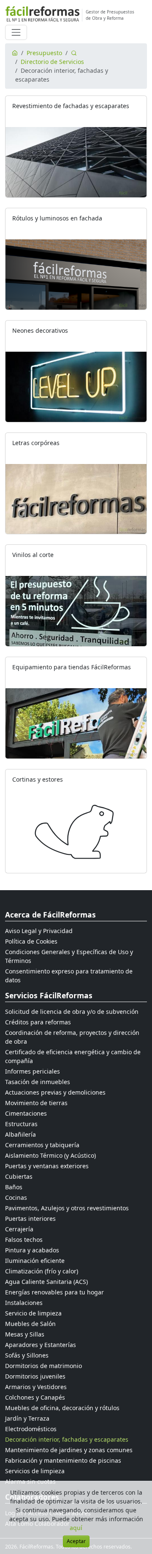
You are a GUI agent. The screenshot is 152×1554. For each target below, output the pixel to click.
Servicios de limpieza (35, 1471)
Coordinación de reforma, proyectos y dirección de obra (72, 1037)
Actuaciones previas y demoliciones (55, 1092)
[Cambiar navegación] (16, 32)
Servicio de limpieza (33, 1313)
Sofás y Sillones (27, 1355)
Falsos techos (24, 1240)
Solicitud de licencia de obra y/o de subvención (71, 1012)
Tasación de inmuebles (37, 1082)
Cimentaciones (26, 1113)
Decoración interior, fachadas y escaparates (66, 1439)
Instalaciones (24, 1303)
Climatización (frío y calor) (41, 1271)
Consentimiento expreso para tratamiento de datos (69, 975)
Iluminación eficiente (35, 1261)
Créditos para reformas (38, 1022)
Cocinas (16, 1197)
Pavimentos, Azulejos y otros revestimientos (67, 1208)
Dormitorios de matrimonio (43, 1366)
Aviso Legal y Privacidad (39, 931)
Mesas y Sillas (24, 1334)
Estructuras (21, 1124)
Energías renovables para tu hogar (54, 1292)
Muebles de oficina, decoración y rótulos (62, 1408)
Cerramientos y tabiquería (42, 1145)
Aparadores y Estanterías (40, 1345)
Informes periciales (32, 1071)
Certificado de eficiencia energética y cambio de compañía (73, 1056)
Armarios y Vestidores (36, 1387)
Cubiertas (19, 1176)
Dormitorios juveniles (35, 1376)
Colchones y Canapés (35, 1397)
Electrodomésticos (31, 1429)
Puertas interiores (30, 1219)
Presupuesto (44, 53)
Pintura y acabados (32, 1250)
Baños (13, 1187)
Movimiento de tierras (36, 1103)
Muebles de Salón (30, 1324)
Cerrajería (19, 1229)
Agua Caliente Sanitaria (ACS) (46, 1282)
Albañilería (20, 1134)
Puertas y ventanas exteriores (47, 1166)
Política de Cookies (31, 941)
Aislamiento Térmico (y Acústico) (50, 1155)
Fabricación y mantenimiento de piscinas (63, 1460)
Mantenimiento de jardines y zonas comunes (69, 1450)
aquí (76, 1528)
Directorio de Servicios (52, 62)
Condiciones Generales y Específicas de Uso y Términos (69, 956)
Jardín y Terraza (27, 1418)
